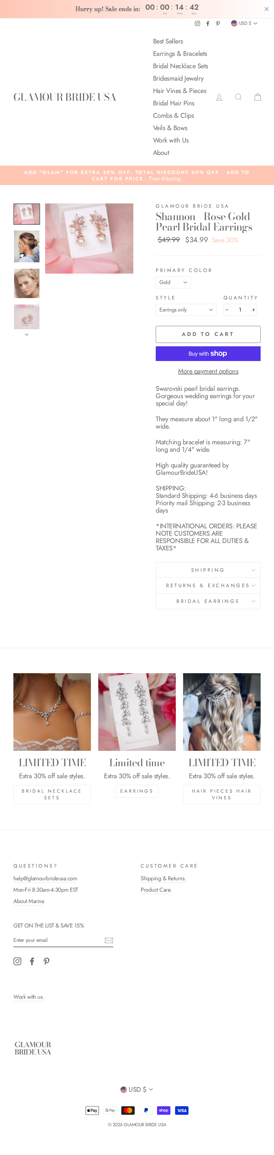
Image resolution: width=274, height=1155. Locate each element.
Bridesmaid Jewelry (178, 78)
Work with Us (171, 140)
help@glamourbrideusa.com (45, 878)
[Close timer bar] (267, 9)
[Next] (26, 332)
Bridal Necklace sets (52, 794)
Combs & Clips (173, 115)
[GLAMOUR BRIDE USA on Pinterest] (46, 961)
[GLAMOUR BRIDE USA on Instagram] (17, 961)
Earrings (137, 791)
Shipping (208, 570)
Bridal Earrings (208, 601)
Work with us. (28, 997)
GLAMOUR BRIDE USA (64, 97)
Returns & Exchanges (208, 585)
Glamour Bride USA (193, 206)
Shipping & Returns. (163, 878)
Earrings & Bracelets (180, 54)
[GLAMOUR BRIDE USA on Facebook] (32, 961)
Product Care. (156, 890)
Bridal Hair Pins (173, 103)
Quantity (241, 298)
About (161, 153)
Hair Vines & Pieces (180, 91)
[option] (137, 175)
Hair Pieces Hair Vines (222, 794)
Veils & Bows (170, 128)
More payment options (208, 371)
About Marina (28, 901)
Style (166, 298)
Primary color (184, 270)
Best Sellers (168, 41)
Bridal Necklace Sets (180, 66)
